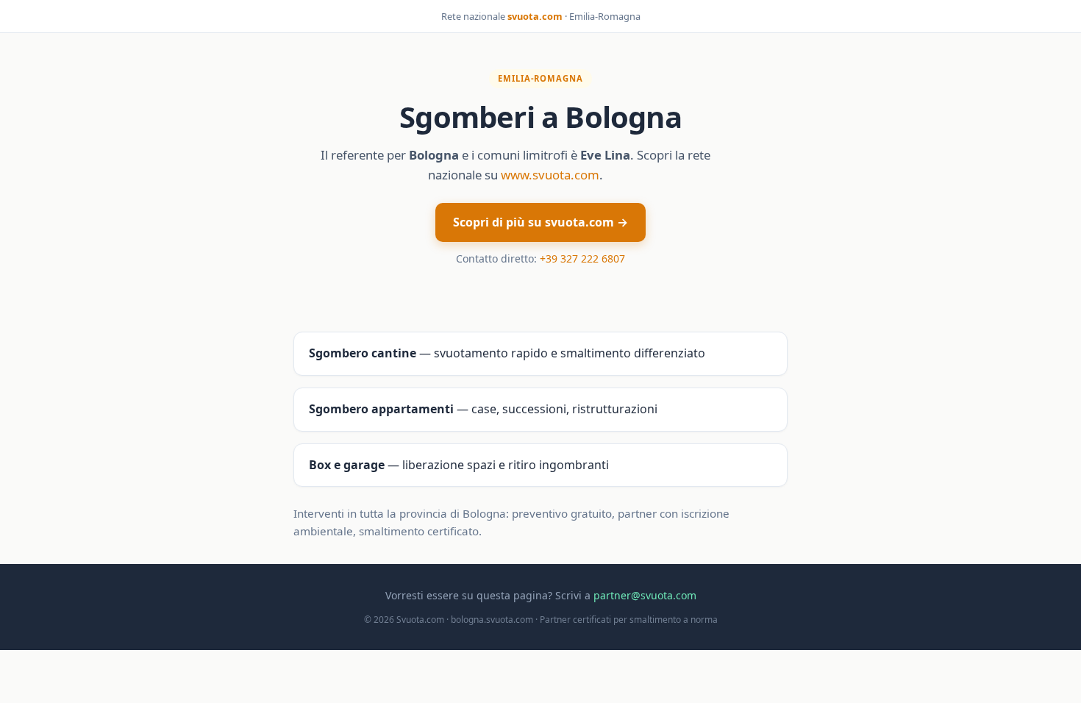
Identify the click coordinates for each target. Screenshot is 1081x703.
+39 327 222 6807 (582, 258)
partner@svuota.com (644, 595)
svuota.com (535, 16)
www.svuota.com (550, 174)
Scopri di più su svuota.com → (540, 222)
